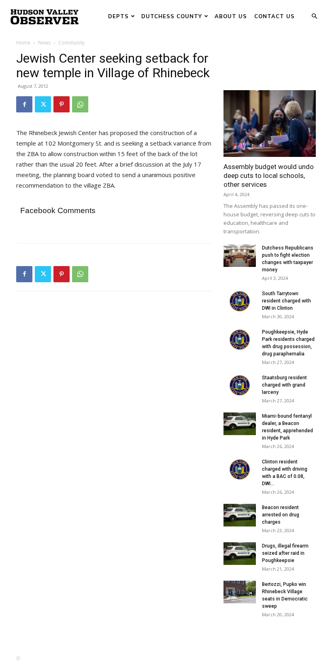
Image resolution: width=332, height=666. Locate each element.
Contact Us (274, 16)
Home (23, 42)
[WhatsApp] (80, 104)
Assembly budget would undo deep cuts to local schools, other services (268, 175)
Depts (118, 16)
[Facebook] (24, 104)
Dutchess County (171, 16)
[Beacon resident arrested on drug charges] (239, 515)
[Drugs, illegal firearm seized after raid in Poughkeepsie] (239, 553)
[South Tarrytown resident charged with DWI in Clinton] (239, 301)
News (44, 42)
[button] (314, 16)
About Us (231, 16)
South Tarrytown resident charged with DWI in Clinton (286, 301)
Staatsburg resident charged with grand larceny (284, 385)
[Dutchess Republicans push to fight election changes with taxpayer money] (239, 255)
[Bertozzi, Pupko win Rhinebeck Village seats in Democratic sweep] (239, 592)
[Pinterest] (61, 104)
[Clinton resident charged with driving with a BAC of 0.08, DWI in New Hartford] (239, 469)
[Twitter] (43, 104)
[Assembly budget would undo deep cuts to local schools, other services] (269, 123)
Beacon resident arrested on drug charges (280, 515)
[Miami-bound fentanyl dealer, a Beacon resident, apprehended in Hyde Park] (239, 423)
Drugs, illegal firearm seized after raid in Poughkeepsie (285, 553)
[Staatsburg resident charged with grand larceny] (239, 385)
